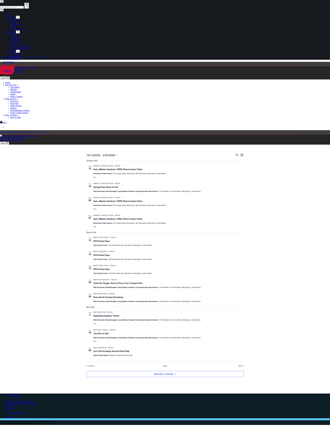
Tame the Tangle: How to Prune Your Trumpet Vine (117, 283)
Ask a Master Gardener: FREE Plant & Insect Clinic (118, 169)
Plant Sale (14, 103)
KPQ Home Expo (101, 241)
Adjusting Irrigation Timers (106, 315)
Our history (15, 87)
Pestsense (9, 408)
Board (12, 94)
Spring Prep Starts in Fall (105, 187)
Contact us (9, 417)
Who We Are (10, 85)
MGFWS (7, 71)
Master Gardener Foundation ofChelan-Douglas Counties (13, 139)
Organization (15, 92)
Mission (13, 89)
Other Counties (16, 96)
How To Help (10, 115)
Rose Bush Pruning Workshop (108, 297)
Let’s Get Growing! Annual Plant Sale (111, 351)
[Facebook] (1, 75)
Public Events (16, 106)
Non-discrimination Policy (16, 413)
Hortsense (9, 406)
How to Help (15, 117)
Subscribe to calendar (163, 374)
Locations (7, 66)
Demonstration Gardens (20, 110)
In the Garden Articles (19, 113)
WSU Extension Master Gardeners (19, 401)
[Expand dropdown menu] (18, 85)
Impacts (13, 108)
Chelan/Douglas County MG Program (20, 404)
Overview (14, 101)
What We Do (10, 99)
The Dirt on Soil (100, 333)
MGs (5, 122)
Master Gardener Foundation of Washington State (24, 57)
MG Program (8, 62)
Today (165, 366)
